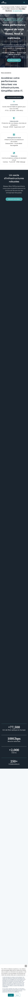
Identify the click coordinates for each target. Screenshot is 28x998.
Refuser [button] (17, 995)
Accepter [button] (11, 995)
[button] (26, 966)
